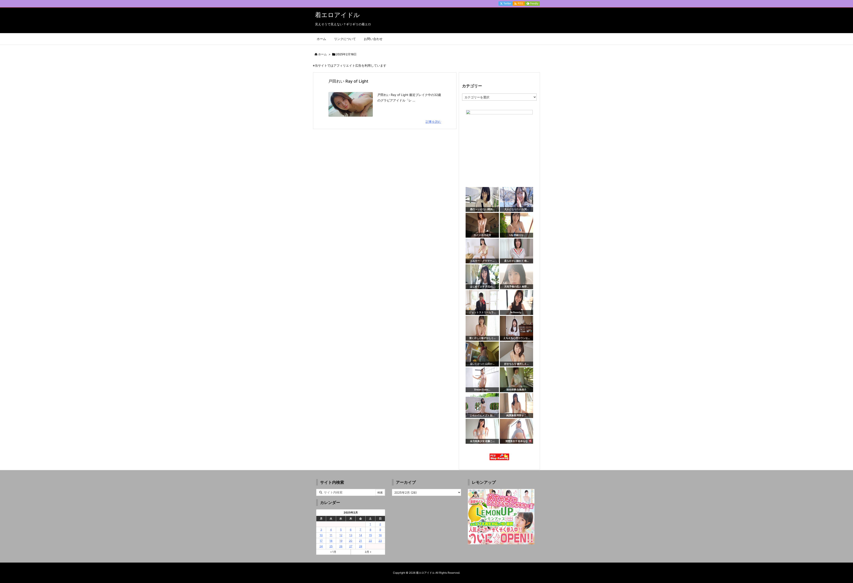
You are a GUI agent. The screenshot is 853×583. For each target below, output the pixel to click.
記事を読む (433, 121)
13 (350, 535)
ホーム (322, 54)
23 (380, 540)
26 (340, 546)
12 (340, 535)
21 (360, 540)
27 (350, 546)
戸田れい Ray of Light (348, 81)
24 (321, 546)
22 (370, 540)
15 (370, 535)
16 (380, 535)
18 (330, 540)
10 (321, 535)
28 (360, 546)
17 (321, 540)
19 (340, 540)
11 (331, 535)
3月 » (368, 551)
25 (331, 546)
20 (350, 540)
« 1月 (333, 551)
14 (360, 535)
